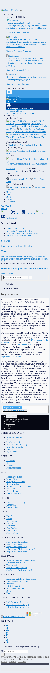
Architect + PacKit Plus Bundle (19, 486)
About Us (10, 461)
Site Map (22, 661)
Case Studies (11, 528)
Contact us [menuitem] (10, 423)
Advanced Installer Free (16, 563)
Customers (10, 526)
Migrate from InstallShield (17, 542)
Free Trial (10, 516)
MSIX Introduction (14, 586)
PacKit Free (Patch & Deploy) (19, 570)
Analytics (10, 190)
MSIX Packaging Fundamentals (19, 607)
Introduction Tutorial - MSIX (18, 228)
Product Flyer (12, 533)
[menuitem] (9, 284)
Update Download (14, 477)
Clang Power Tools (14, 447)
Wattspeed (10, 449)
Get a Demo (11, 521)
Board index (11, 416)
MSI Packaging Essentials (17, 602)
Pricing (9, 199)
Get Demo (10, 168)
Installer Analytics (13, 442)
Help (8, 192)
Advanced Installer (14, 437)
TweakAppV (11, 565)
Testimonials (11, 530)
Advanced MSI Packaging (17, 604)
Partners (9, 465)
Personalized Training (15, 502)
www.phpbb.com (24, 345)
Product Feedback (14, 493)
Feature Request (13, 491)
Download (10, 202)
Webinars (10, 584)
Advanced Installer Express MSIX (20, 560)
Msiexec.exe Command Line (18, 236)
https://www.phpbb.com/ (11, 357)
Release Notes (12, 479)
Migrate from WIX (14, 544)
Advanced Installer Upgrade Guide (21, 579)
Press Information (13, 468)
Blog (8, 197)
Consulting (11, 505)
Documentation (12, 484)
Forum (9, 194)
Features (9, 14)
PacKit (9, 440)
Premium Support (13, 507)
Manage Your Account (15, 481)
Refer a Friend (12, 489)
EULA (4, 661)
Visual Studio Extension (16, 567)
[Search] (30, 277)
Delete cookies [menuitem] (12, 421)
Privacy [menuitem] (9, 426)
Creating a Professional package (19, 231)
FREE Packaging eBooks (17, 581)
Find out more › (7, 274)
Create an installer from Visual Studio (22, 233)
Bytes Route (11, 452)
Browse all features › (17, 111)
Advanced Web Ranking (16, 444)
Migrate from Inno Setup (16, 546)
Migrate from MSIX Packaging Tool (21, 549)
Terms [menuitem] (9, 428)
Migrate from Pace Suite (16, 551)
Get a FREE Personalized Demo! (20, 113)
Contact (9, 463)
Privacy (12, 661)
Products (10, 116)
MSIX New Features (15, 588)
